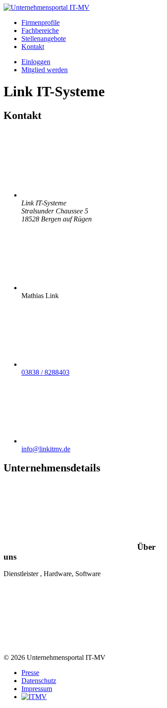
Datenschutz (38, 680)
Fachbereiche (40, 30)
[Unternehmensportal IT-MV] (47, 7)
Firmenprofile (40, 22)
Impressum (36, 688)
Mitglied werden (44, 70)
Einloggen (35, 61)
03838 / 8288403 (45, 372)
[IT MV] (34, 696)
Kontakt (32, 46)
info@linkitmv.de (45, 449)
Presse (30, 672)
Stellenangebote (43, 38)
